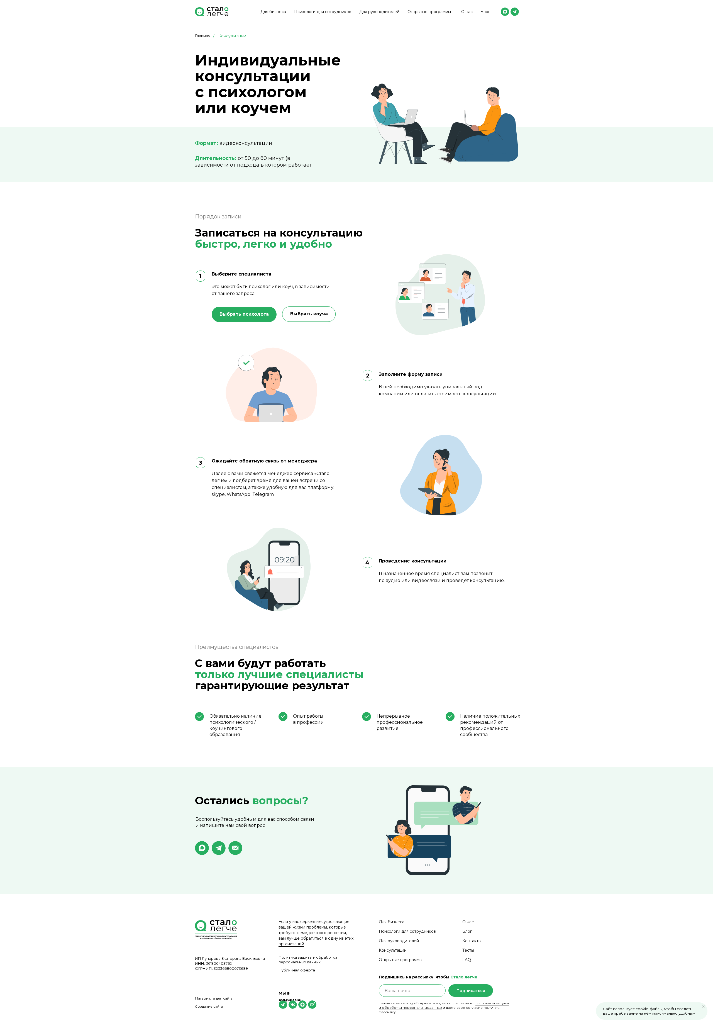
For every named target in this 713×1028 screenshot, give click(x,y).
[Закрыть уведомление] (703, 1006)
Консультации (232, 35)
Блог (485, 11)
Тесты (468, 950)
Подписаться (470, 990)
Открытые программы (429, 11)
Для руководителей (379, 11)
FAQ (466, 959)
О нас (467, 11)
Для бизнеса (273, 11)
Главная (202, 35)
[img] (505, 12)
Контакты (471, 940)
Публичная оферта (297, 970)
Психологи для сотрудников (322, 11)
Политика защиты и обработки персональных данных (308, 959)
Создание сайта (209, 1006)
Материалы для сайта (214, 998)
